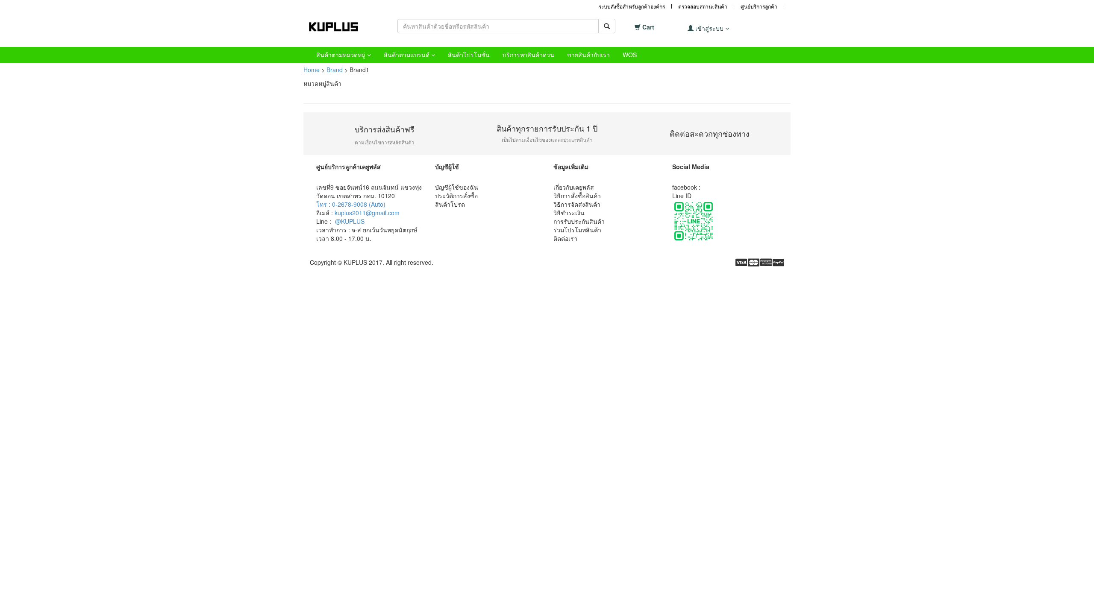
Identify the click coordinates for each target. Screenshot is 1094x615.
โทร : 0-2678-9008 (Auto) (350, 204)
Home (311, 69)
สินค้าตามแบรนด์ (407, 54)
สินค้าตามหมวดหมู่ (341, 54)
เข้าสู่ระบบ (709, 28)
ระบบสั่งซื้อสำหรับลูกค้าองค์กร (632, 6)
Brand (334, 69)
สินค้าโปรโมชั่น (469, 54)
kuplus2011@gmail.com (367, 212)
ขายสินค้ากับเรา (588, 54)
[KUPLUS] (339, 26)
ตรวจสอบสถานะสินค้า (702, 6)
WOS (630, 54)
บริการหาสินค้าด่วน (528, 54)
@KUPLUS (350, 221)
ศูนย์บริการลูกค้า (759, 6)
